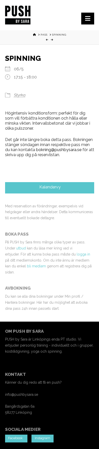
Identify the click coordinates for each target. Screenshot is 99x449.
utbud (21, 248)
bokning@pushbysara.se (58, 149)
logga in (83, 254)
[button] (87, 18)
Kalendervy (49, 187)
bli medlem (36, 266)
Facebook (16, 438)
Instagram (42, 438)
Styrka (20, 95)
